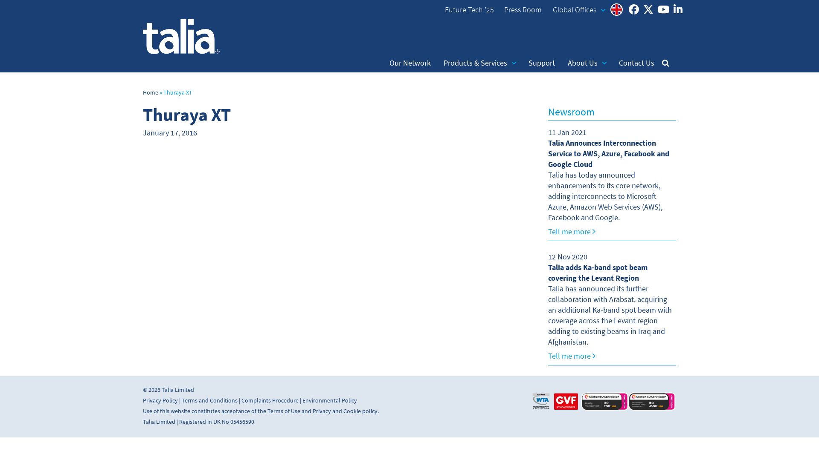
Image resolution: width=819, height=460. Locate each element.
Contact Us (636, 63)
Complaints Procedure (270, 401)
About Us (583, 63)
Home (150, 93)
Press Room (523, 10)
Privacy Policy (160, 401)
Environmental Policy (329, 401)
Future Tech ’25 (469, 10)
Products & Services (475, 63)
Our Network (410, 63)
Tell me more (570, 232)
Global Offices (574, 10)
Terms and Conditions (210, 401)
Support (542, 63)
